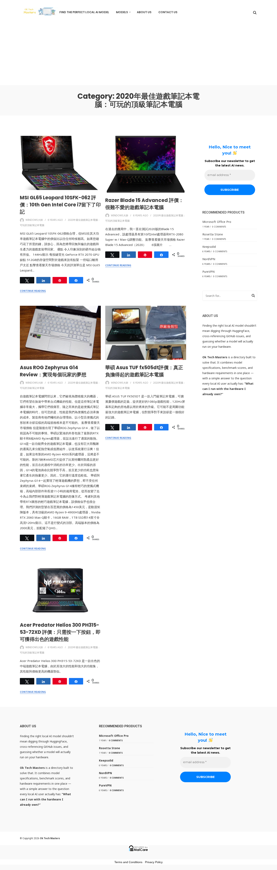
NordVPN (208, 259)
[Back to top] (273, 866)
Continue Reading (33, 291)
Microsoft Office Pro (216, 222)
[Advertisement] (138, 54)
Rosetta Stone (212, 234)
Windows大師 (34, 220)
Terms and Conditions (128, 862)
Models (122, 12)
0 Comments (219, 226)
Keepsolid (209, 247)
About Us (144, 12)
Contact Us (167, 12)
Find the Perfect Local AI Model (84, 12)
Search (253, 296)
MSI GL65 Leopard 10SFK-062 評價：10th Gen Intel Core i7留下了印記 (60, 204)
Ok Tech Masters (50, 838)
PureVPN (208, 272)
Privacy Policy (154, 862)
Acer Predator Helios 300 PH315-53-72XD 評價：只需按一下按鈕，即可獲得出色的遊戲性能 (60, 632)
